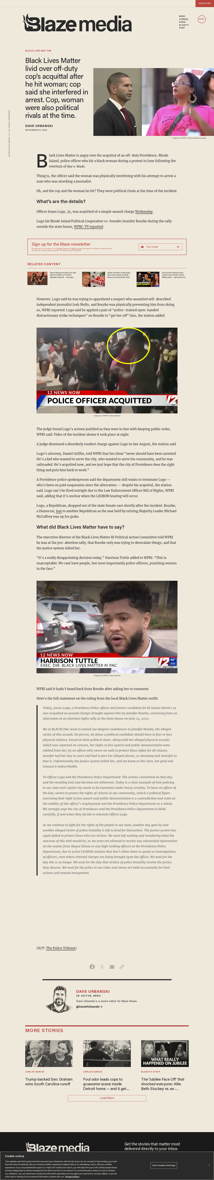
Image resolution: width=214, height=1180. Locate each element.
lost (59, 511)
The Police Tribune (60, 948)
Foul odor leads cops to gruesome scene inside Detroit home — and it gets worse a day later (105, 1084)
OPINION (183, 19)
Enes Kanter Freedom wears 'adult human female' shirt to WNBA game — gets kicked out (173, 275)
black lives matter (38, 51)
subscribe (205, 4)
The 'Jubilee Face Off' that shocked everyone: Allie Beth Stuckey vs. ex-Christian (162, 1084)
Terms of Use (77, 249)
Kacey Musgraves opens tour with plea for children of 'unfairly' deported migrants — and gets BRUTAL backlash (63, 275)
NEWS (182, 16)
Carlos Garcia (34, 1072)
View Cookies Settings (163, 1166)
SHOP (182, 28)
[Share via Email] (112, 966)
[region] (107, 1166)
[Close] (209, 1165)
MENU (201, 19)
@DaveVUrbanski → (89, 1007)
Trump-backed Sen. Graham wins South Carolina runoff (49, 1082)
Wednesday (144, 212)
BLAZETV (184, 25)
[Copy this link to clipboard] (121, 966)
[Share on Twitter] (102, 966)
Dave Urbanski (39, 126)
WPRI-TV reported (88, 227)
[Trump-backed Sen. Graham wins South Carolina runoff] (49, 1053)
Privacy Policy (62, 249)
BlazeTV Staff (150, 1072)
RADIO (182, 22)
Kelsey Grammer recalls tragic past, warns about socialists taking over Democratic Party (118, 275)
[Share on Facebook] (92, 966)
